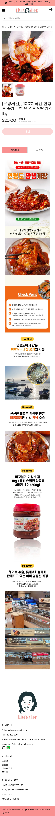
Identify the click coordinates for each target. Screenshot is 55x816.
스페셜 (5, 761)
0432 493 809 (10, 734)
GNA (7, 812)
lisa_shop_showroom (24, 744)
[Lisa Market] (26, 10)
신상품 (5, 764)
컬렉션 (10, 27)
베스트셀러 (7, 768)
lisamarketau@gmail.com (15, 730)
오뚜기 (5, 772)
